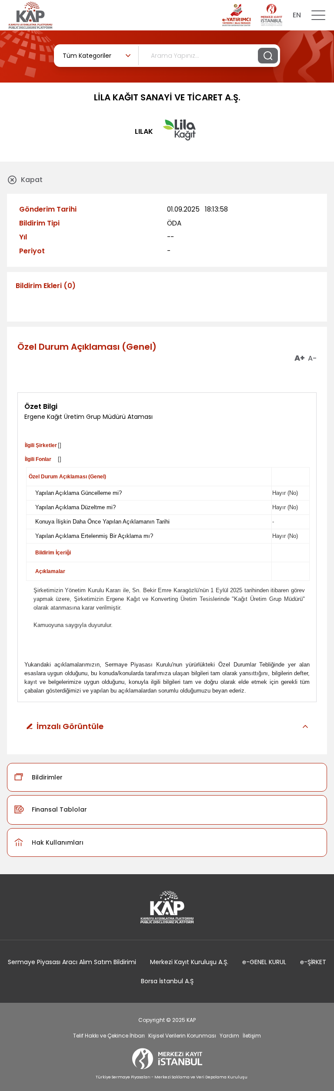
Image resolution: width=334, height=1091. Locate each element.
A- (312, 358)
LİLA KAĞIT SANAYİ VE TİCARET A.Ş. (167, 97)
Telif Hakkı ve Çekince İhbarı (109, 1035)
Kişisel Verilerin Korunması (182, 1035)
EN (297, 15)
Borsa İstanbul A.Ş (167, 981)
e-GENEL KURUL (264, 962)
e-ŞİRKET (313, 962)
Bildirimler (47, 777)
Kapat (32, 180)
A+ (299, 358)
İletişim (252, 1035)
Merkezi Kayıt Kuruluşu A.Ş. (189, 962)
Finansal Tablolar (59, 809)
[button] (167, 726)
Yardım (229, 1035)
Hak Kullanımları (58, 842)
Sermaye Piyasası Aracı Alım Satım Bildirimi (72, 962)
